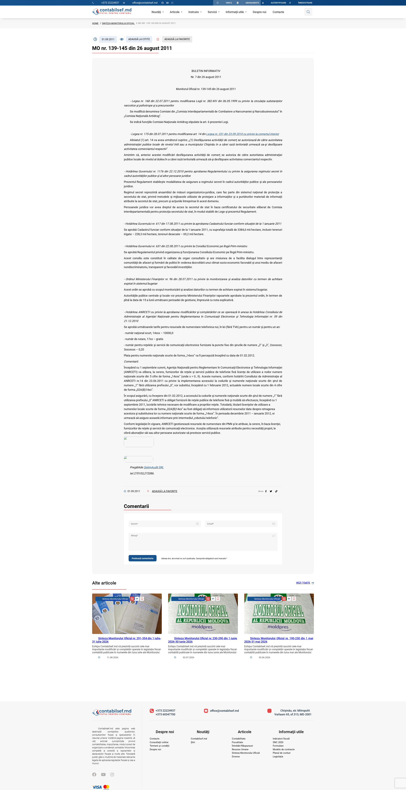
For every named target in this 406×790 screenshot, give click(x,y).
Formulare (278, 745)
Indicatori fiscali (281, 738)
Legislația (278, 756)
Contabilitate (239, 738)
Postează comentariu (142, 558)
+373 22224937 (165, 710)
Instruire (193, 12)
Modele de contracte (284, 749)
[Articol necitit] (137, 599)
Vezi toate (303, 582)
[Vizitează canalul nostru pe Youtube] (167, 3)
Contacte (278, 12)
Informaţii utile (235, 12)
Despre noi (259, 12)
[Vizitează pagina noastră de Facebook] (162, 3)
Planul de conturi (282, 752)
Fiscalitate (237, 742)
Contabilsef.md (199, 738)
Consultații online (159, 742)
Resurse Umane (240, 749)
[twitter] (271, 491)
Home (95, 23)
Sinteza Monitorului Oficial (118, 23)
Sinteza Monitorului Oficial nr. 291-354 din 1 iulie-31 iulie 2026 (126, 640)
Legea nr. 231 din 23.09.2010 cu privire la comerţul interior (242, 134)
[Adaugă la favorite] (142, 599)
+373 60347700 (165, 714)
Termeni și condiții (159, 745)
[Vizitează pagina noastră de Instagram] (172, 3)
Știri (193, 742)
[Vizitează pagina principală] (111, 12)
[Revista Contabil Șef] (132, 599)
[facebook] (266, 491)
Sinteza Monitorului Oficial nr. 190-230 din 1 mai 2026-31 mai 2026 (278, 640)
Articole (175, 12)
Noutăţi (156, 12)
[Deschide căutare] (308, 12)
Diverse (236, 756)
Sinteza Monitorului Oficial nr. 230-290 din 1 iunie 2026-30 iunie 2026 (202, 640)
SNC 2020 (278, 742)
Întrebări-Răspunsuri (242, 745)
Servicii (212, 12)
